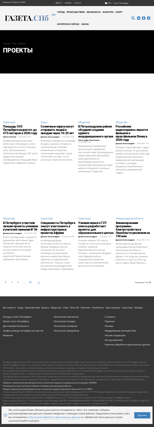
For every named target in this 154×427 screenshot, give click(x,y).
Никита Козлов (9, 137)
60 (30, 282)
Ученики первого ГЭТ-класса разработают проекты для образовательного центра (95, 228)
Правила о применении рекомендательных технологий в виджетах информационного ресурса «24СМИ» (50, 382)
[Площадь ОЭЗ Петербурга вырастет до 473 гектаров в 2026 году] (20, 100)
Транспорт (9, 122)
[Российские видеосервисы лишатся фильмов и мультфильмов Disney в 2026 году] (133, 100)
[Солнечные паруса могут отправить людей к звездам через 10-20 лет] (58, 100)
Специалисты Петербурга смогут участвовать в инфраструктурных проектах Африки (58, 228)
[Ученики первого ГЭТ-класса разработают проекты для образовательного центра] (96, 196)
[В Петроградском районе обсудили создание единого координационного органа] (96, 100)
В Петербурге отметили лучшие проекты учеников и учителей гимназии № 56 (20, 226)
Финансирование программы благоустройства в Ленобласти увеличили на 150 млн (133, 229)
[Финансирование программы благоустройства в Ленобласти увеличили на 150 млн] (133, 196)
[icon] (133, 18)
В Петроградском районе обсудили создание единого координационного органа (95, 131)
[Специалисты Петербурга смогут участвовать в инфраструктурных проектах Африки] (58, 196)
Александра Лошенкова (88, 140)
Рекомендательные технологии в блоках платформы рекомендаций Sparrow (37, 386)
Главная (6, 43)
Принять (142, 415)
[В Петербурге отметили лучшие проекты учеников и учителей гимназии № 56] (20, 196)
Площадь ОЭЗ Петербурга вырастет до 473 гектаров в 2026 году (20, 130)
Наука (44, 122)
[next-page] (38, 283)
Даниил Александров (50, 137)
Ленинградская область (129, 218)
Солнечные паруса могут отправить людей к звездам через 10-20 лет (57, 130)
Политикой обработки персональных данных (54, 417)
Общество (84, 122)
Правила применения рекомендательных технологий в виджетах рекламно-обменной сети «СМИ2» (48, 389)
